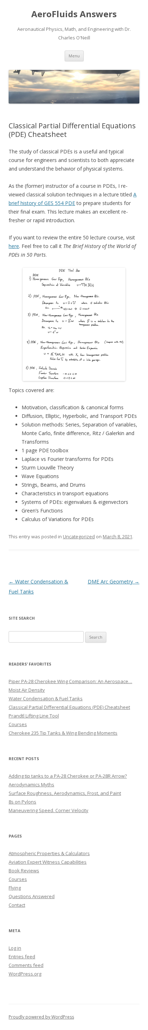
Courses (18, 879)
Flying (15, 887)
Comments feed (26, 965)
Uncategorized (79, 536)
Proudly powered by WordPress (41, 1017)
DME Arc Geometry (113, 581)
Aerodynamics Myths (31, 784)
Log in (15, 948)
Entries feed (22, 956)
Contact (17, 905)
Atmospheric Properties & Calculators (49, 853)
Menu (74, 55)
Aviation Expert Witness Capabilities (48, 862)
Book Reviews (24, 870)
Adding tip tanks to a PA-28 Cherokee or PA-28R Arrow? (68, 776)
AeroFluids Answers (74, 14)
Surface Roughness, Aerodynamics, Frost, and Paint (65, 793)
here (14, 246)
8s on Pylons (22, 801)
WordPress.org (25, 974)
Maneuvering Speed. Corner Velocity (48, 810)
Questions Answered (32, 896)
